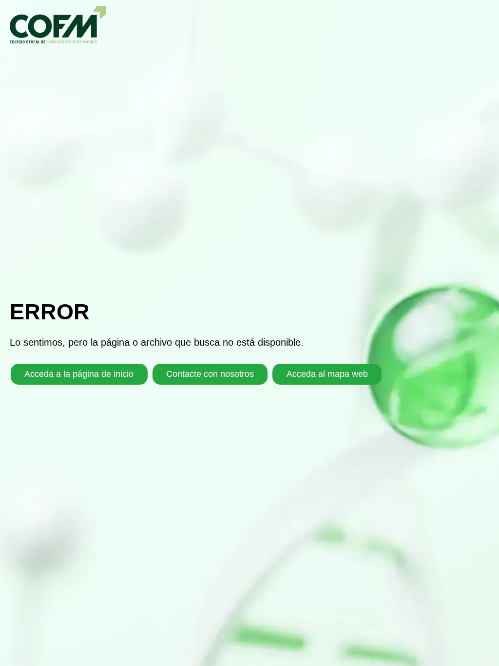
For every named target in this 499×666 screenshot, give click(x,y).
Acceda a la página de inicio (79, 374)
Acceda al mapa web (327, 374)
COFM (58, 24)
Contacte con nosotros (210, 374)
